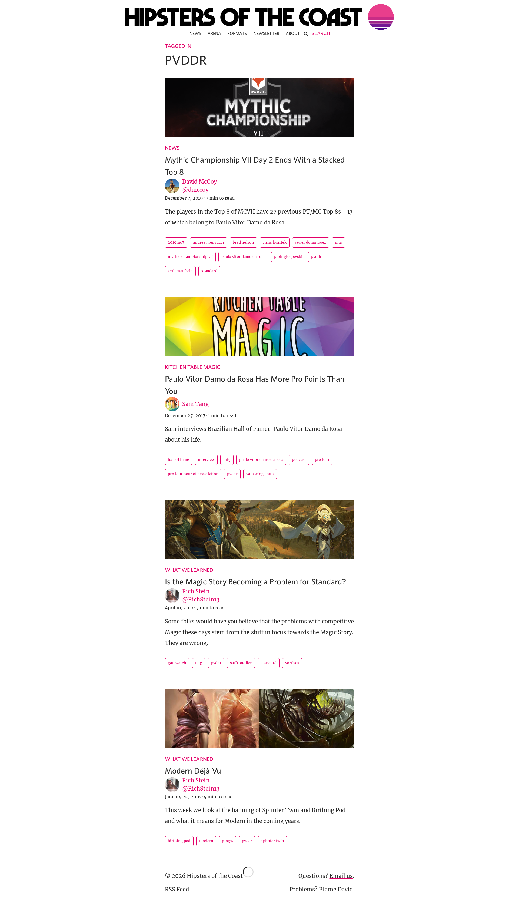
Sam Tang (195, 404)
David (345, 889)
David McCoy (199, 181)
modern (206, 841)
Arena (214, 33)
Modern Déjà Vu (193, 770)
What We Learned (189, 570)
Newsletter (267, 33)
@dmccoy (195, 189)
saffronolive (241, 663)
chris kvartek (275, 242)
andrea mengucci (208, 242)
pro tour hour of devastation (193, 474)
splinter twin (272, 841)
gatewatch (177, 663)
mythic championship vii (190, 257)
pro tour (322, 459)
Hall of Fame (178, 459)
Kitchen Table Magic (192, 367)
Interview (206, 459)
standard (209, 271)
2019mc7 (176, 242)
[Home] (259, 17)
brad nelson (243, 242)
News (195, 33)
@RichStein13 (200, 599)
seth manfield (180, 271)
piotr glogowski (288, 257)
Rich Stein (195, 591)
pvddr (316, 257)
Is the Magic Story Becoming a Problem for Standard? (256, 581)
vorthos (292, 663)
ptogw (227, 841)
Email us (341, 875)
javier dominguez (310, 242)
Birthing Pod (179, 841)
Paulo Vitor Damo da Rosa (243, 257)
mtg (338, 242)
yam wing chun (260, 474)
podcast (299, 459)
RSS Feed (177, 889)
